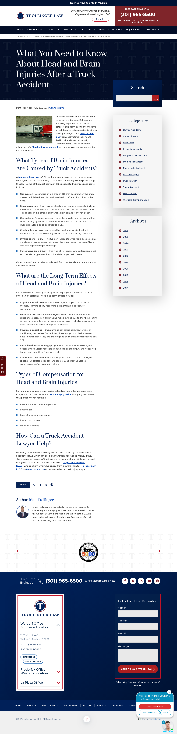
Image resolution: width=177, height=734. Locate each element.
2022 (125, 256)
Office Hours (33, 661)
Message (123, 646)
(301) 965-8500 (63, 581)
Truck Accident (131, 187)
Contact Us (153, 30)
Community (69, 30)
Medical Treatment (133, 162)
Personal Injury (131, 174)
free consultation (35, 469)
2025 (125, 237)
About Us (53, 30)
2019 (125, 275)
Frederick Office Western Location (34, 671)
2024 (126, 243)
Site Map (101, 706)
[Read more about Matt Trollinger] (22, 506)
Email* (122, 633)
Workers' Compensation (136, 200)
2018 (125, 281)
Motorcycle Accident (134, 168)
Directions (29, 657)
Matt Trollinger (41, 500)
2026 (125, 230)
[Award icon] (88, 543)
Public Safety (130, 181)
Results (87, 706)
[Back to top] (86, 719)
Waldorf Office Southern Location (34, 625)
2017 (125, 288)
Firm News (128, 142)
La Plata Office (31, 682)
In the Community (132, 149)
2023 (125, 249)
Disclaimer (117, 706)
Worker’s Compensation (113, 30)
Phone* (122, 620)
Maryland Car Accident (135, 155)
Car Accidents (56, 108)
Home (20, 30)
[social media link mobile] (125, 581)
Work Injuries (130, 193)
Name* (122, 607)
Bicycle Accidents (132, 130)
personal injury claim (60, 394)
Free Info (136, 30)
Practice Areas (36, 30)
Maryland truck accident (45, 147)
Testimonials (87, 30)
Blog (28, 36)
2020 (126, 269)
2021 (125, 262)
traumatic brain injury (29, 177)
